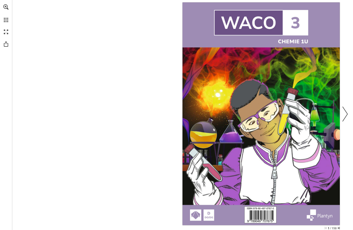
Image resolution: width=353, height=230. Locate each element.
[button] (6, 7)
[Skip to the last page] (339, 228)
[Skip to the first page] (326, 228)
